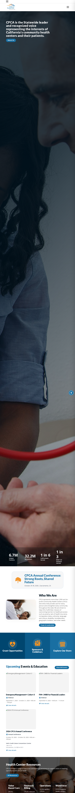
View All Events (61, 667)
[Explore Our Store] (62, 646)
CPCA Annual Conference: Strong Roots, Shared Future (43, 579)
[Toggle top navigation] (7, 1)
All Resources (12, 775)
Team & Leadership (47, 625)
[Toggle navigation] (68, 7)
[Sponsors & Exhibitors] (37, 646)
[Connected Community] (12, 646)
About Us (11, 40)
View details (12, 705)
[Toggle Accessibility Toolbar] (71, 392)
